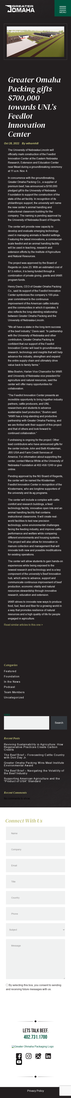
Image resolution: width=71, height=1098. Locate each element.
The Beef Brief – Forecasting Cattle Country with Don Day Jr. (34, 756)
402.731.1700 (35, 1037)
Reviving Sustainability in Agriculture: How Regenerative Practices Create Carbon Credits (33, 747)
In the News (12, 682)
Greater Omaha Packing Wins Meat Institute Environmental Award (34, 764)
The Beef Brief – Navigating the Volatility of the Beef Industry (34, 772)
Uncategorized (14, 697)
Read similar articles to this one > (23, 625)
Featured (10, 671)
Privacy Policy (35, 1091)
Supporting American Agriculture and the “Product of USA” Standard (32, 780)
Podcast (9, 687)
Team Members (14, 692)
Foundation (12, 676)
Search (7, 714)
